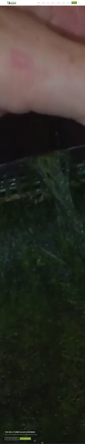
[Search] (79, 3)
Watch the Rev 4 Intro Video (11, 438)
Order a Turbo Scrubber (25, 438)
